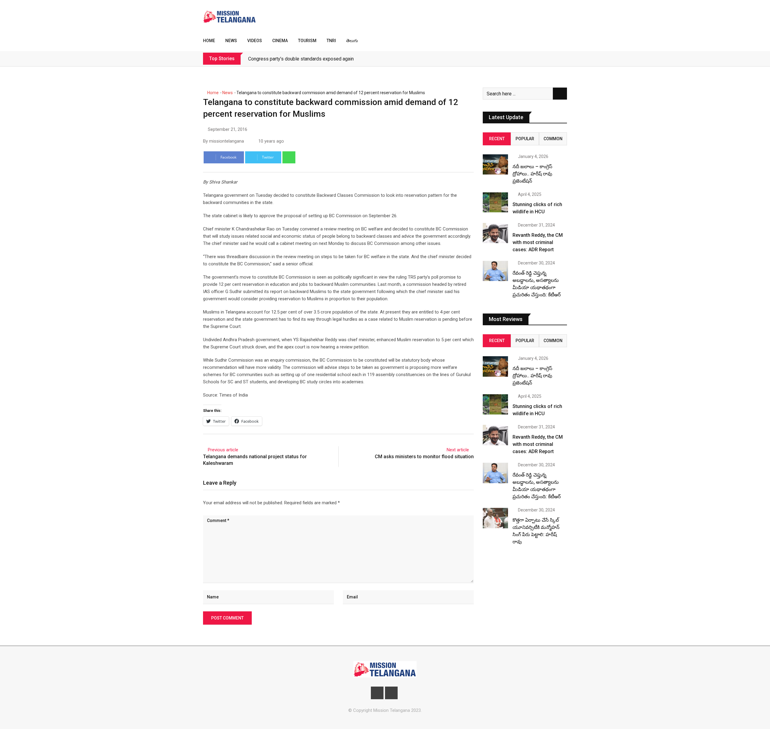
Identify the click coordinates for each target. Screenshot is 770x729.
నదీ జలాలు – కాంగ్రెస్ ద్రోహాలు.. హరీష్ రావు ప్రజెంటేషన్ (532, 174)
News (231, 40)
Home (209, 40)
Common (553, 138)
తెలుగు (352, 40)
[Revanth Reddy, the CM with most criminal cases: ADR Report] (495, 233)
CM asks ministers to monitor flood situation (424, 456)
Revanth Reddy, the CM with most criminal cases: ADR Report (538, 242)
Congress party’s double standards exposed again (301, 59)
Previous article (223, 450)
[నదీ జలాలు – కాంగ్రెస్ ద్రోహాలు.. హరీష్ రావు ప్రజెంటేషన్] (495, 164)
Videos (254, 40)
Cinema (280, 40)
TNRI (331, 40)
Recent (497, 138)
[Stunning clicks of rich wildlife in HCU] (495, 202)
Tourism (307, 40)
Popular (525, 138)
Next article (458, 450)
